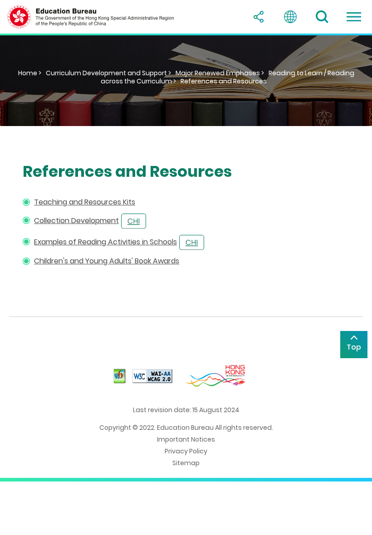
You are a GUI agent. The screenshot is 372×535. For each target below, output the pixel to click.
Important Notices (186, 439)
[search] (322, 16)
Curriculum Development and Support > (108, 73)
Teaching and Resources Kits (84, 202)
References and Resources (224, 81)
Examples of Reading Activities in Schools (105, 242)
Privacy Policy (186, 451)
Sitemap (186, 462)
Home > (29, 73)
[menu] (354, 16)
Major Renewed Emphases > (220, 73)
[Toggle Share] (258, 16)
